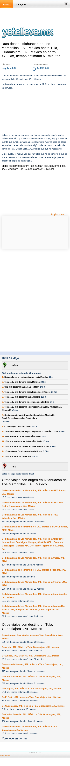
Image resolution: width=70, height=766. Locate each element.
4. (3, 392)
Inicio (6, 4)
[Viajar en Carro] (28, 40)
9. (3, 426)
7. (3, 407)
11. (3, 436)
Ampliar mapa (57, 214)
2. (3, 382)
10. (3, 431)
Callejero (21, 4)
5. (3, 397)
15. (3, 456)
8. (3, 415)
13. (3, 446)
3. (3, 387)
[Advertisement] (26, 111)
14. (3, 451)
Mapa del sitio (5, 755)
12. (3, 441)
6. (3, 402)
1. (3, 377)
